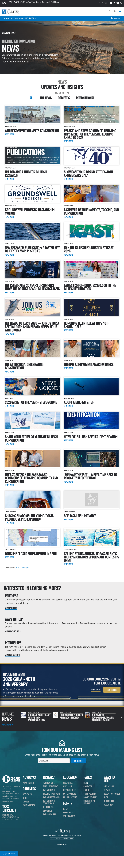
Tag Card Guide (49, 814)
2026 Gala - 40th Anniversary (13, 18)
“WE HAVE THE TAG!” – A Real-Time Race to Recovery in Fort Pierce (90, 476)
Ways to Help (14, 619)
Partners (11, 595)
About (97, 3)
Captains (27, 801)
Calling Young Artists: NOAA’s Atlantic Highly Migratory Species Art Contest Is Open (91, 557)
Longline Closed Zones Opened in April (31, 553)
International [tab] (85, 97)
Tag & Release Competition (49, 802)
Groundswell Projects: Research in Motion (29, 211)
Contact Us (88, 786)
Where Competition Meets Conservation (32, 130)
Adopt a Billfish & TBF (78, 402)
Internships (13, 642)
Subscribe (78, 760)
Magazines (68, 782)
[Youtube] (117, 2)
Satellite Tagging (50, 786)
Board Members (90, 797)
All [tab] (32, 97)
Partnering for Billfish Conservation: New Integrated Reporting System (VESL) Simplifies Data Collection (38, 3)
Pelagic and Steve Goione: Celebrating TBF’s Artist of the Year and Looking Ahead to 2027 (90, 134)
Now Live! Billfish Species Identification (90, 436)
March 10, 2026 (10, 512)
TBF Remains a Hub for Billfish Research (25, 173)
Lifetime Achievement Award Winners (88, 364)
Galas (66, 808)
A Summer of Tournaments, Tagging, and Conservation (91, 211)
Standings (47, 810)
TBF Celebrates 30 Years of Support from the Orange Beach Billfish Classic (32, 287)
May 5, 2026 (9, 360)
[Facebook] (111, 2)
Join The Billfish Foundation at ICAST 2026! (88, 249)
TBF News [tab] (46, 97)
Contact (104, 3)
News (4, 2)
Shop (106, 797)
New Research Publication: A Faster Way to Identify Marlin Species (32, 249)
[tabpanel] (62, 337)
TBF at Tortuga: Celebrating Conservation (24, 366)
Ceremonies (68, 812)
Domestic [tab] (64, 97)
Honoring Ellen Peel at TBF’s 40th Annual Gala (86, 324)
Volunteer (108, 804)
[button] (121, 717)
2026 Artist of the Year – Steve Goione (31, 402)
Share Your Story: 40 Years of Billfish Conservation (31, 438)
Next (26, 567)
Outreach (67, 786)
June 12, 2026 (68, 281)
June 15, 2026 (9, 281)
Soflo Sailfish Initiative (80, 515)
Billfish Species (70, 797)
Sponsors (27, 794)
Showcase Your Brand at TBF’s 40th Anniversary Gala (88, 173)
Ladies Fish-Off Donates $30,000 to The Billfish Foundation (90, 287)
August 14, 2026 (10, 127)
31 (22, 567)
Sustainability (69, 793)
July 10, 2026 (68, 206)
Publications (49, 782)
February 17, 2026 (70, 550)
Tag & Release (49, 790)
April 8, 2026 (9, 433)
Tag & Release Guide (51, 797)
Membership (109, 786)
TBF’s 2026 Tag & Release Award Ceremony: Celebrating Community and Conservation (31, 478)
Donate (107, 790)
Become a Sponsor (112, 793)
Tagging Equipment (51, 793)
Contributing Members (89, 802)
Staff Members (89, 793)
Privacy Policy (62, 845)
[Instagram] (121, 2)
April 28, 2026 (69, 398)
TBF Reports (48, 807)
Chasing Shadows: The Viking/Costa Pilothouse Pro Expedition (29, 517)
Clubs (25, 797)
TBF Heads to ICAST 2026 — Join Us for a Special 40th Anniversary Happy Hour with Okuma (32, 326)
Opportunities (69, 790)
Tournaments (29, 805)
